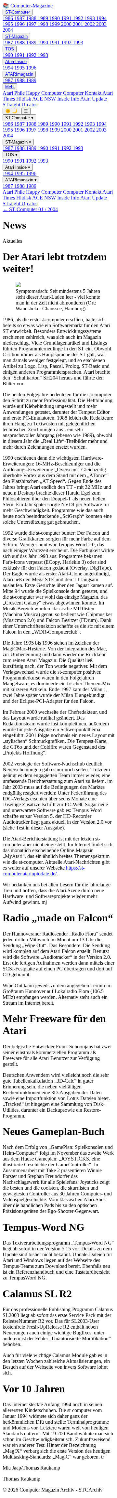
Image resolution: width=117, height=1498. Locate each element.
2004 (8, 30)
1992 (78, 18)
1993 (90, 18)
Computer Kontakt (82, 93)
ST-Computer (17, 12)
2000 (67, 24)
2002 (90, 24)
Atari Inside (16, 61)
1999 (55, 24)
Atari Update (93, 99)
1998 (43, 24)
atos (33, 104)
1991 (67, 18)
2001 (78, 24)
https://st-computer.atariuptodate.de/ (43, 870)
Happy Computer (44, 93)
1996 (20, 24)
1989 (43, 18)
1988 (32, 18)
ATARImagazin (19, 74)
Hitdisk (24, 99)
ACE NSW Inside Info (56, 99)
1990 (55, 18)
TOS (9, 49)
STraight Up (16, 104)
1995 (8, 24)
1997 (32, 24)
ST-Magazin (16, 36)
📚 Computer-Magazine (28, 5)
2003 (101, 24)
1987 (20, 18)
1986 (8, 18)
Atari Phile (14, 93)
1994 (101, 18)
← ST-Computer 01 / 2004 (30, 209)
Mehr (10, 86)
